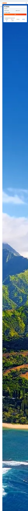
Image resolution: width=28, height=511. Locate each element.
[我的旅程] (1, 14)
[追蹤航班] (1, 13)
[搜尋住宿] (1, 6)
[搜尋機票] (1, 5)
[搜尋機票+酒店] (1, 9)
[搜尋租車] (1, 8)
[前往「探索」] (1, 11)
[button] (1, 3)
